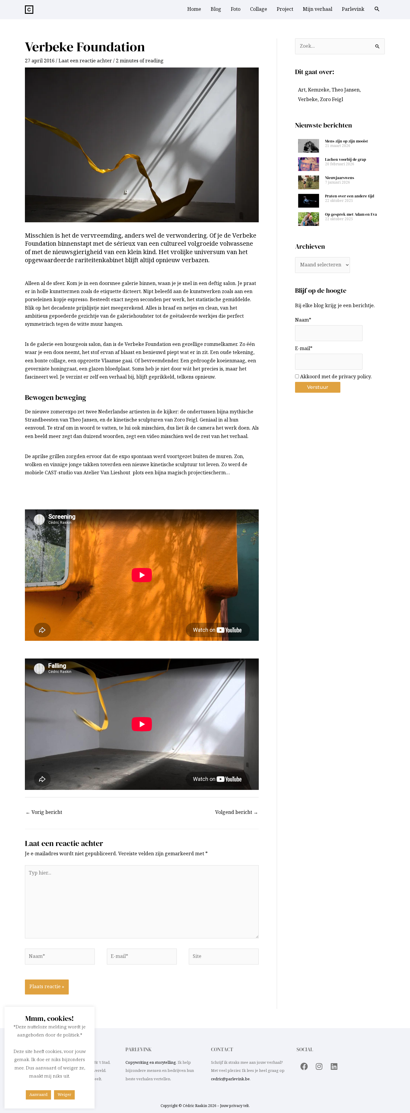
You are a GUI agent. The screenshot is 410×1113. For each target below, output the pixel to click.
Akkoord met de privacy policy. (335, 377)
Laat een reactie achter (85, 61)
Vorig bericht (44, 812)
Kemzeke (318, 90)
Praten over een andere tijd (349, 196)
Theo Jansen (346, 90)
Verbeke (308, 100)
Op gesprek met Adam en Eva (351, 214)
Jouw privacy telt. (235, 1106)
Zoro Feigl (331, 100)
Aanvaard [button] (38, 1095)
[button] (377, 10)
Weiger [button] (64, 1095)
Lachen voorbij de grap (345, 159)
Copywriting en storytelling (150, 1063)
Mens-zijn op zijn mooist (346, 141)
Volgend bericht (236, 812)
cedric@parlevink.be (230, 1079)
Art (302, 90)
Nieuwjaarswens (339, 177)
